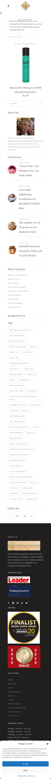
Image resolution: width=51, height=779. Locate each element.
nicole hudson (16, 466)
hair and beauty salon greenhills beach (23, 398)
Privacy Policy (22, 776)
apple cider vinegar (18, 347)
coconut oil (15, 369)
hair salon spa (16, 438)
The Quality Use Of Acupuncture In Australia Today (29, 227)
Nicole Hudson (24, 19)
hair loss (31, 433)
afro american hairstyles (20, 330)
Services (12, 684)
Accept (25, 764)
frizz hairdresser (17, 385)
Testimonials (14, 692)
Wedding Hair (14, 307)
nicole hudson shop (18, 482)
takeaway (13, 493)
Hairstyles (13, 299)
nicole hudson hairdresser (21, 477)
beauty (33, 347)
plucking (34, 482)
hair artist (35, 405)
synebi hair (26, 488)
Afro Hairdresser (17, 336)
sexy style (14, 488)
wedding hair (31, 499)
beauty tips (14, 352)
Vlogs (11, 700)
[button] (47, 744)
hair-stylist (32, 391)
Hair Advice (13, 283)
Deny (25, 770)
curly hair (28, 369)
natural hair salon (18, 460)
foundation (24, 380)
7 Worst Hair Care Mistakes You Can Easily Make (29, 171)
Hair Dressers (14, 295)
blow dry (27, 352)
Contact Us (31, 776)
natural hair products (19, 455)
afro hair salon (16, 341)
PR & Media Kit (14, 712)
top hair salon (16, 499)
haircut (36, 427)
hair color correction (19, 427)
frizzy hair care (16, 391)
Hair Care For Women (18, 291)
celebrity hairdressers (19, 363)
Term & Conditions (17, 708)
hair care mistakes (17, 416)
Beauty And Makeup (17, 275)
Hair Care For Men (16, 287)
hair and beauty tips (18, 405)
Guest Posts (14, 279)
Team (10, 688)
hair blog (14, 410)
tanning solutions (29, 493)
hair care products (18, 421)
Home (10, 680)
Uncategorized (15, 303)
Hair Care (26, 410)
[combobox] (24, 37)
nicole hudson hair (18, 471)
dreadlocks (31, 374)
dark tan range (16, 374)
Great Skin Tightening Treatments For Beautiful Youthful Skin (29, 199)
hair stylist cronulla (18, 444)
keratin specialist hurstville (21, 449)
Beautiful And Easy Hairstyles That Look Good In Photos (30, 251)
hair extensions (16, 433)
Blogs (11, 696)
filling (12, 380)
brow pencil (15, 358)
